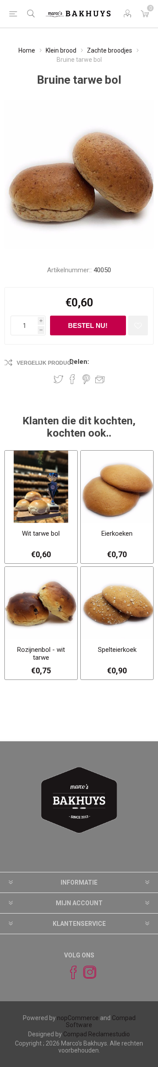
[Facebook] (69, 972)
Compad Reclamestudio (96, 1034)
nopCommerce (78, 1017)
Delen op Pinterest (86, 379)
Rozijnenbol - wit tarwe (41, 654)
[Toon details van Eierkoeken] (117, 487)
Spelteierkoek (117, 650)
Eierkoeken (117, 533)
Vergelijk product (45, 363)
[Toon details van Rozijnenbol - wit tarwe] (41, 603)
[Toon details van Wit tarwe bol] (41, 487)
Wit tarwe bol (41, 533)
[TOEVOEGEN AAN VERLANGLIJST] (138, 325)
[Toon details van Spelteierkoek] (117, 603)
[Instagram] (86, 972)
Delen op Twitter (58, 379)
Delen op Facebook (72, 379)
